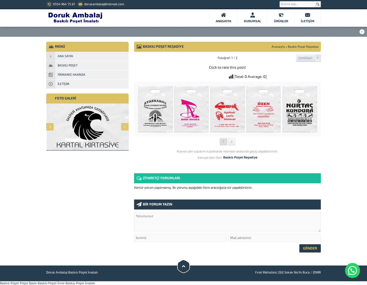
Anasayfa (278, 46)
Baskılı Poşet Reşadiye (303, 46)
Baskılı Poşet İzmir (51, 283)
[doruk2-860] (227, 130)
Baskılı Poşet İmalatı (80, 283)
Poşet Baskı (28, 283)
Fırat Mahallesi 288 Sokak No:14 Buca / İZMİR (288, 272)
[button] (352, 270)
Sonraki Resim (308, 58)
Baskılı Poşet (9, 283)
